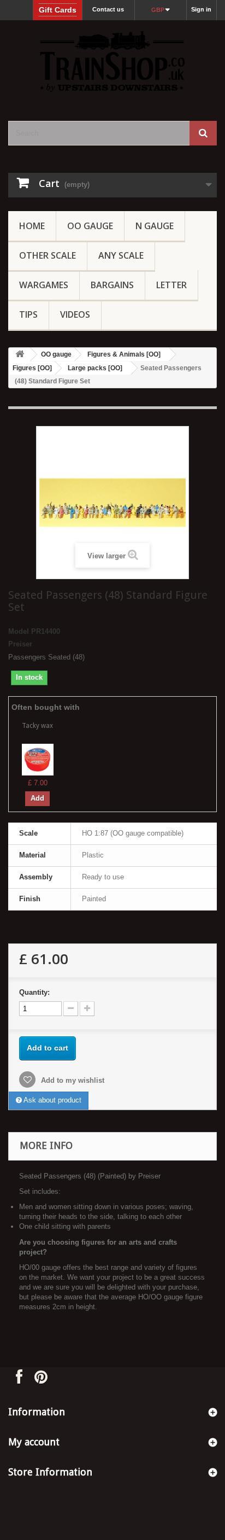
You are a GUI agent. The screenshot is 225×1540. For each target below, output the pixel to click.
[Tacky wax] (38, 759)
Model (18, 631)
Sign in (201, 9)
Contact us (108, 9)
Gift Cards (57, 9)
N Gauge (154, 226)
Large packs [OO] (95, 368)
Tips (28, 314)
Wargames (43, 285)
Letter (171, 285)
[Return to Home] (19, 354)
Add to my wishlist (71, 1080)
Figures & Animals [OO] (124, 354)
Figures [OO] (32, 368)
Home (32, 226)
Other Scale (47, 255)
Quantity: (34, 992)
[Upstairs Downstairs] (112, 61)
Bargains (112, 285)
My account (34, 1442)
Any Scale (121, 255)
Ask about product (51, 1100)
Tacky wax (37, 726)
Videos (75, 314)
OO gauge (90, 226)
